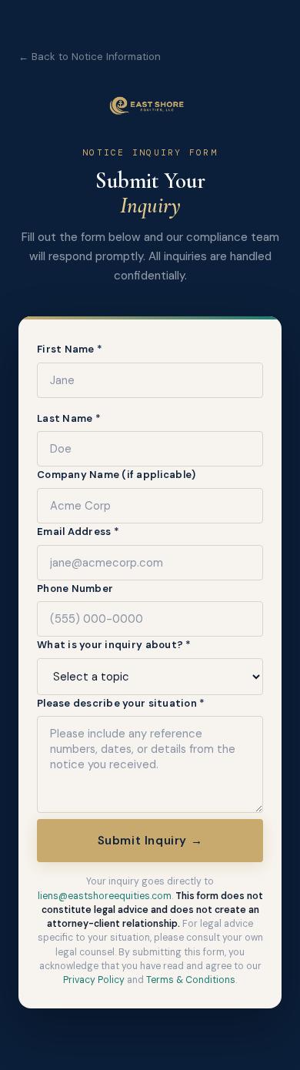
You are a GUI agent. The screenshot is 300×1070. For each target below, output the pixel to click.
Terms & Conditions (190, 980)
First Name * (69, 349)
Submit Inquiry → (150, 840)
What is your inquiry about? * (114, 644)
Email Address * (78, 531)
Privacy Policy (94, 980)
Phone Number (75, 588)
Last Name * (69, 418)
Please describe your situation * (121, 703)
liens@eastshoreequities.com (105, 896)
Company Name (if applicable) (116, 474)
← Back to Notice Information (89, 56)
